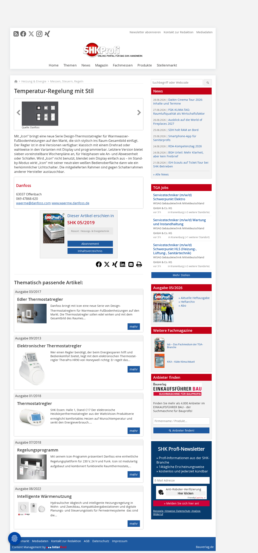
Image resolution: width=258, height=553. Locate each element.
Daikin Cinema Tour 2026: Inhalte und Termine (178, 101)
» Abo (182, 305)
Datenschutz (100, 541)
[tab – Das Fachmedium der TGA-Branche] (160, 346)
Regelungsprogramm (37, 450)
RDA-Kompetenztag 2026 (177, 146)
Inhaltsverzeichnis (90, 251)
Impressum (119, 541)
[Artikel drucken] (139, 264)
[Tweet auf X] (107, 266)
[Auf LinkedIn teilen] (123, 266)
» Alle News (161, 174)
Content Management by (29, 547)
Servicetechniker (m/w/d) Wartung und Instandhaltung (179, 222)
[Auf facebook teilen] (99, 266)
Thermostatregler (34, 403)
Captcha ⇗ (196, 497)
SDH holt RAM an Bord (176, 130)
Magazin (101, 65)
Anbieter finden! (183, 430)
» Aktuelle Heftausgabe (194, 298)
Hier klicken (186, 493)
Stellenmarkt (167, 65)
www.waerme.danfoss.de (70, 203)
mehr (134, 326)
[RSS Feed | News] (16, 34)
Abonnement (90, 244)
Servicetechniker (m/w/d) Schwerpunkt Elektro (172, 197)
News (85, 65)
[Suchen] (208, 82)
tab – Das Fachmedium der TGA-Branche (185, 346)
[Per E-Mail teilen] (131, 264)
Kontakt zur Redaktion (179, 32)
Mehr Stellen (181, 275)
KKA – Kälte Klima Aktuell (181, 361)
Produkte (144, 65)
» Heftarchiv (187, 302)
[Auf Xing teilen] (115, 266)
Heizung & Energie (33, 81)
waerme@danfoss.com (33, 203)
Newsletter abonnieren (145, 32)
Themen (70, 65)
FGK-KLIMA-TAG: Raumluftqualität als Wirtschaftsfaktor (179, 111)
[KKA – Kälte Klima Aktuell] (160, 362)
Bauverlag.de (205, 547)
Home (54, 65)
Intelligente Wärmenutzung (44, 496)
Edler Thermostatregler (40, 299)
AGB (86, 541)
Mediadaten (204, 32)
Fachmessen (123, 65)
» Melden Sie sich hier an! (181, 503)
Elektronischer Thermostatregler (49, 346)
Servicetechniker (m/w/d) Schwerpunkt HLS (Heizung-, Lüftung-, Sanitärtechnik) (175, 249)
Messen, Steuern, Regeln (66, 81)
